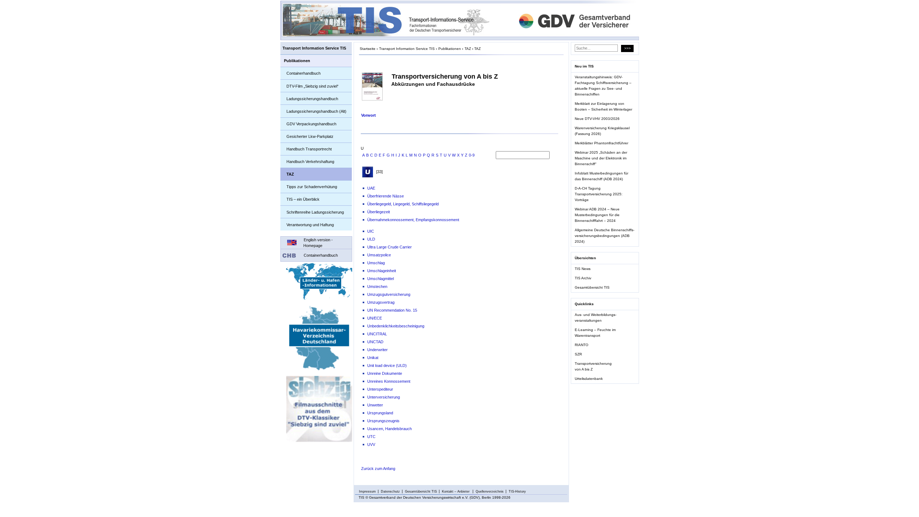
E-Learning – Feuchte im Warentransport (595, 332)
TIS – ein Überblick (302, 199)
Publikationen (297, 61)
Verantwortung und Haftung (310, 225)
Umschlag (376, 263)
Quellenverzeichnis (490, 491)
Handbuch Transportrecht (309, 149)
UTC (371, 436)
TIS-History (517, 491)
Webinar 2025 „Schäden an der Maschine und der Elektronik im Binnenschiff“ (601, 158)
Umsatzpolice (379, 255)
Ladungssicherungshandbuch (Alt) (316, 111)
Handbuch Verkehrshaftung (310, 161)
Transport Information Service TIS (314, 48)
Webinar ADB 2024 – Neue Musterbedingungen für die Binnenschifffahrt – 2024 (597, 215)
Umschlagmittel (380, 278)
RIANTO (581, 345)
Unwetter (375, 405)
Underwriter (377, 350)
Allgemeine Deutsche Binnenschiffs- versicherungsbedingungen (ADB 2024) (604, 235)
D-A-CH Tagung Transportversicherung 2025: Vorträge (598, 194)
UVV (371, 444)
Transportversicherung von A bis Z (593, 366)
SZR (578, 354)
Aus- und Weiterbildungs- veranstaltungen (595, 317)
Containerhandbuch (303, 73)
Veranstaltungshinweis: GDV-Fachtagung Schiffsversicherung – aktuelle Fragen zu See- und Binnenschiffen (603, 85)
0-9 (472, 155)
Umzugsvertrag (381, 302)
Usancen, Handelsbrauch (389, 429)
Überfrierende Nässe (385, 196)
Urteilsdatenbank (589, 379)
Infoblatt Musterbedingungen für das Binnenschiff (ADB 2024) (601, 176)
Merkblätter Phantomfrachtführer (601, 143)
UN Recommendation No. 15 (392, 310)
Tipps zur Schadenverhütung (311, 187)
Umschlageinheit (381, 271)
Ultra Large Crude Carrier (389, 247)
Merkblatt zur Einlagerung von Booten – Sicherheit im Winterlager (603, 106)
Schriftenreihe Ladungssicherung (315, 212)
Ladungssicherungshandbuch (312, 99)
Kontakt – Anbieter (456, 491)
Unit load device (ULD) (387, 365)
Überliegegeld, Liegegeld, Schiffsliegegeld (403, 204)
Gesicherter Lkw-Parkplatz (309, 136)
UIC (370, 231)
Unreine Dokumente (384, 373)
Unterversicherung (383, 397)
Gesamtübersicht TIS (592, 287)
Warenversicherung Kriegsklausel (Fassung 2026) (602, 131)
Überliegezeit (378, 212)
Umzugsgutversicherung (388, 294)
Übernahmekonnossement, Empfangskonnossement (413, 220)
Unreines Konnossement (388, 381)
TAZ (290, 174)
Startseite (367, 49)
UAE (371, 188)
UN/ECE (374, 318)
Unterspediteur (380, 389)
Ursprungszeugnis (383, 421)
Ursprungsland (380, 413)
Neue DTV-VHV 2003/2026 (597, 119)
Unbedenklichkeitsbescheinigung (395, 326)
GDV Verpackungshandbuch (311, 124)
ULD (371, 239)
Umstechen (377, 286)
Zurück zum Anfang (378, 468)
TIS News (583, 269)
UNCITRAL (377, 334)
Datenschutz (390, 491)
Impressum (367, 491)
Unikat (372, 357)
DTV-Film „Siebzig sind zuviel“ (312, 86)
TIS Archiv (583, 278)
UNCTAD (375, 342)
